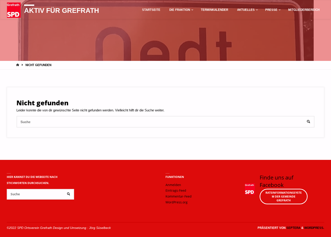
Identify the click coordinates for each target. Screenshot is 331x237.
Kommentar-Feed (179, 196)
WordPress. (314, 228)
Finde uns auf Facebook (276, 181)
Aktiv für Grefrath (61, 10)
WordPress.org (177, 202)
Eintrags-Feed (176, 191)
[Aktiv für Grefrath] (14, 10)
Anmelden (173, 185)
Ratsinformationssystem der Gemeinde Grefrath (283, 196)
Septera (293, 228)
